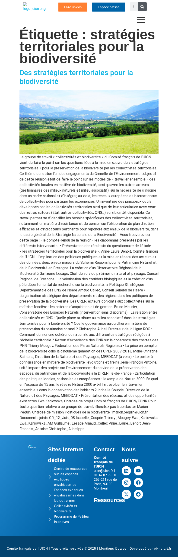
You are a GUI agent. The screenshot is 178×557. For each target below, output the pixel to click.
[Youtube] (138, 470)
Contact (104, 449)
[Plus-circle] (138, 494)
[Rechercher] (142, 6)
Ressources (109, 500)
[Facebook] (138, 482)
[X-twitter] (126, 494)
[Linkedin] (126, 470)
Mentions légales (112, 548)
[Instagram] (126, 482)
